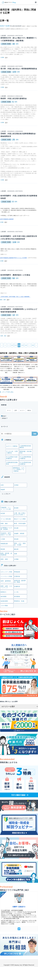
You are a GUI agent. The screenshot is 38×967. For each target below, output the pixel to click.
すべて (9, 410)
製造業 (3, 549)
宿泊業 (16, 528)
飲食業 (16, 508)
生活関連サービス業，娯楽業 (6, 528)
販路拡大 (3, 592)
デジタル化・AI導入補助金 (12, 452)
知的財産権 (4, 601)
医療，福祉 (4, 523)
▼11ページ (4, 293)
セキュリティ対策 (6, 572)
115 (22, 345)
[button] (35, 434)
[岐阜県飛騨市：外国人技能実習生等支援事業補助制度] (19, 185)
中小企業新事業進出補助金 (25, 457)
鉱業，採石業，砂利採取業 (6, 554)
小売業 (3, 539)
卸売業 (3, 513)
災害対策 (17, 576)
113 (15, 345)
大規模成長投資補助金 (12, 463)
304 (33, 345)
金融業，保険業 (19, 533)
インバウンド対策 (6, 576)
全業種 (16, 559)
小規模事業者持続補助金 (25, 446)
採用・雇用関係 (6, 581)
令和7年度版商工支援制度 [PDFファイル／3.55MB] (13, 257)
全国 (2, 485)
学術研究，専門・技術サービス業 (6, 534)
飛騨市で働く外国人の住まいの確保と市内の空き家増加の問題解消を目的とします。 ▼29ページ (19, 251)
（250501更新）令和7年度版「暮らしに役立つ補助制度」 (15, 296)
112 (12, 345)
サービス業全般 (6, 519)
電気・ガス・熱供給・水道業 (20, 544)
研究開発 (17, 596)
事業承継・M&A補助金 (25, 452)
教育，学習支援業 (20, 523)
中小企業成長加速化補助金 (25, 463)
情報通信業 (4, 543)
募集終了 (5, 418)
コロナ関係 (4, 605)
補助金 (29, 410)
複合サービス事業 (20, 519)
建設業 (16, 549)
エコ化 (16, 592)
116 (26, 345)
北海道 (16, 485)
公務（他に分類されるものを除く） (20, 513)
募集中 (4, 416)
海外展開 (3, 596)
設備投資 (17, 586)
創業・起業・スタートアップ (6, 586)
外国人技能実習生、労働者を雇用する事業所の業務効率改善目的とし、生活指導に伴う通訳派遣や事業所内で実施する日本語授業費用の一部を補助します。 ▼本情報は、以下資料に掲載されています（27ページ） (19, 212)
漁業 (15, 553)
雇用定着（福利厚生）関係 (20, 581)
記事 (15, 410)
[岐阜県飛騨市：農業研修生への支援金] (19, 264)
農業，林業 (4, 559)
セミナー (22, 410)
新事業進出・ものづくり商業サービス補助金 (18, 469)
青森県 (3, 489)
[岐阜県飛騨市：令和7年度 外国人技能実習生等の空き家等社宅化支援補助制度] (19, 226)
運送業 (16, 539)
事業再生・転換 (19, 601)
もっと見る (5, 493)
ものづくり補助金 (12, 446)
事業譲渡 (17, 572)
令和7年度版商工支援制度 (6, 219)
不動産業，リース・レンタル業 (6, 508)
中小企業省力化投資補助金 (12, 457)
